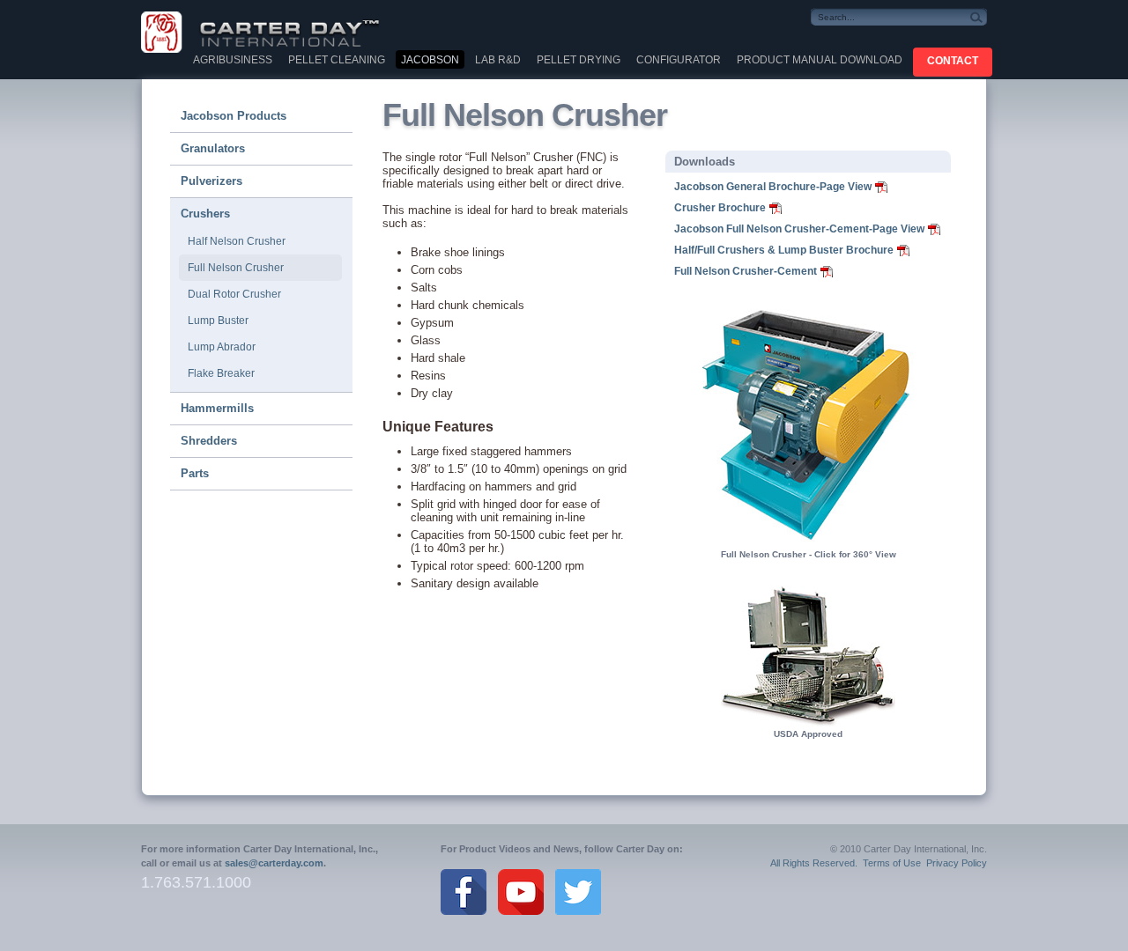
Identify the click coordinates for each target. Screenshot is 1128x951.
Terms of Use (892, 863)
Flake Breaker (221, 373)
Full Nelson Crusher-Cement (745, 271)
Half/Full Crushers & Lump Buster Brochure (784, 250)
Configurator (678, 60)
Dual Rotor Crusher (234, 294)
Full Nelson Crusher (236, 268)
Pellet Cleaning (336, 60)
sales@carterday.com (274, 863)
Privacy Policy (956, 863)
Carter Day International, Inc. (273, 31)
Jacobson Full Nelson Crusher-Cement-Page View (799, 229)
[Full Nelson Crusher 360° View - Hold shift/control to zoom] (808, 542)
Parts (195, 473)
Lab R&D (498, 60)
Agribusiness (232, 60)
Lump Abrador (222, 347)
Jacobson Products (233, 115)
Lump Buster (218, 320)
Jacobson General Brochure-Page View (773, 187)
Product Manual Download (819, 60)
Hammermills (217, 408)
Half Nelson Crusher (237, 241)
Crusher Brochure (720, 208)
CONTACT (952, 61)
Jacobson (430, 60)
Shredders (209, 440)
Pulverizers (211, 181)
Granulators (213, 148)
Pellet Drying (578, 60)
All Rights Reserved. (813, 863)
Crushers (205, 213)
